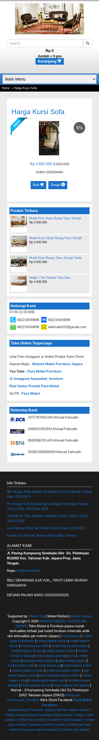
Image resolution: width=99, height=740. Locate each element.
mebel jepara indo (21, 665)
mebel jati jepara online (63, 670)
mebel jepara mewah (27, 670)
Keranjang (48, 61)
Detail (56, 185)
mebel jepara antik (34, 646)
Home (6, 88)
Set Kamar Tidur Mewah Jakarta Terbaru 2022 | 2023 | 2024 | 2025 (47, 518)
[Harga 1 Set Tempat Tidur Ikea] (19, 281)
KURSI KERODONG (49, 172)
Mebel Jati (37, 616)
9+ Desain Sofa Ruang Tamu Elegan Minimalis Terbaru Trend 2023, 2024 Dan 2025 (48, 506)
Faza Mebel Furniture (44, 371)
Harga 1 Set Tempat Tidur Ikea (49, 277)
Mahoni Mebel (28, 570)
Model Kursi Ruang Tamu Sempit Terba (55, 258)
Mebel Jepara (81, 616)
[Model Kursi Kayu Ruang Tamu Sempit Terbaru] (19, 221)
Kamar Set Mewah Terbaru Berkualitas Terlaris (42, 535)
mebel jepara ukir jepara (71, 685)
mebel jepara (70, 636)
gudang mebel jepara (39, 660)
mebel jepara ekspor (27, 651)
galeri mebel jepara (72, 660)
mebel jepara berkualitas (69, 646)
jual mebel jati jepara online (59, 675)
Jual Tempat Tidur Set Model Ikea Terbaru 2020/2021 (46, 528)
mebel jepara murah (51, 641)
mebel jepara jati (48, 665)
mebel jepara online (76, 665)
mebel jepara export (60, 651)
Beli (36, 185)
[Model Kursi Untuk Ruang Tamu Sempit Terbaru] (19, 241)
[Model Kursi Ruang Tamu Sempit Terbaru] (19, 261)
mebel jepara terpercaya (47, 680)
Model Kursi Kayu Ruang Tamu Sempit (55, 218)
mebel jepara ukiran (35, 685)
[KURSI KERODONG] (49, 138)
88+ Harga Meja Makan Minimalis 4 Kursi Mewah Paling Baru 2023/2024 (49, 494)
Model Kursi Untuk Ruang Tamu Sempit (55, 238)
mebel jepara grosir (49, 656)
